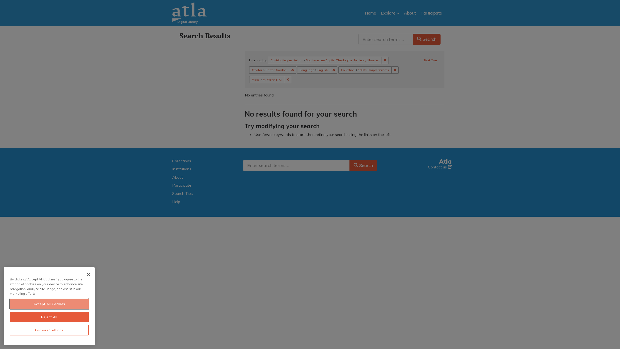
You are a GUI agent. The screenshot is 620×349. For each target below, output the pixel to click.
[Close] (88, 274)
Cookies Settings (49, 330)
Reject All (49, 317)
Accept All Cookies (49, 304)
